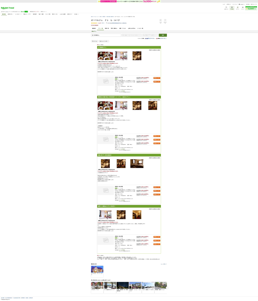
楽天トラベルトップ (94, 16)
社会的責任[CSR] (16, 297)
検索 (163, 35)
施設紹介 (94, 28)
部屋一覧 (107, 28)
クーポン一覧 (140, 28)
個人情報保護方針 (8, 297)
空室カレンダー (157, 81)
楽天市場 (247, 4)
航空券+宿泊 (151, 38)
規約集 (27, 297)
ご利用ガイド (228, 4)
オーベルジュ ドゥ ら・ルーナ (105, 20)
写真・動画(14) (114, 28)
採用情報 (23, 297)
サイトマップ (235, 4)
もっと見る (163, 264)
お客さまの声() (131, 28)
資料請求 (31, 297)
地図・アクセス (122, 28)
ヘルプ (224, 4)
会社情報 (2, 297)
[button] (102, 266)
